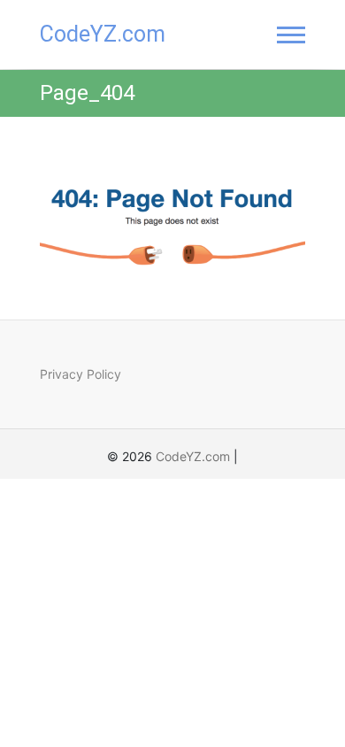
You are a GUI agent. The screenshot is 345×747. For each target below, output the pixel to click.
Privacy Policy (80, 373)
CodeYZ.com (102, 34)
